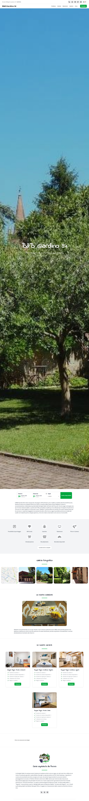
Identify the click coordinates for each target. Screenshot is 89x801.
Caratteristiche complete (44, 547)
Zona (76, 6)
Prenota (83, 6)
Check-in (20, 493)
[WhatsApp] (72, 2)
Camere (59, 6)
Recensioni (65, 6)
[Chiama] (69, 2)
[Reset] (46, 493)
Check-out (35, 493)
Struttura (53, 6)
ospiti (49, 493)
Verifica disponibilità (66, 495)
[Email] (75, 2)
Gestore (71, 6)
